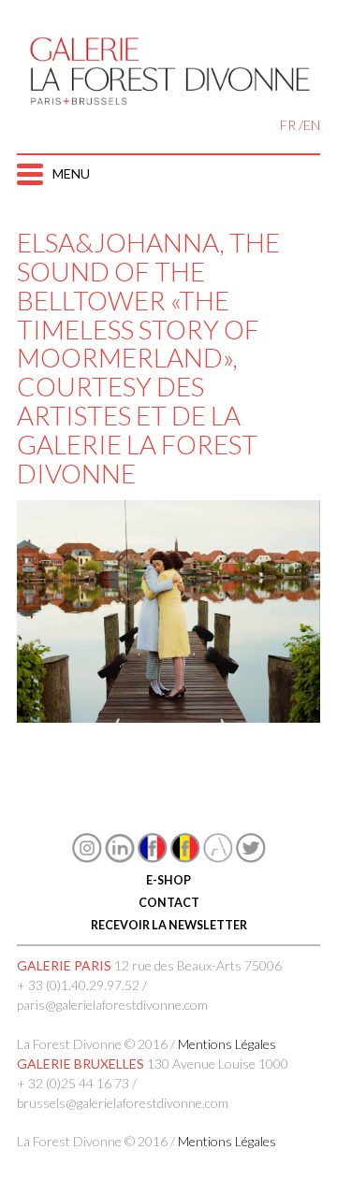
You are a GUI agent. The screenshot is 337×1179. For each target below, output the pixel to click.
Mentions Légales (227, 1044)
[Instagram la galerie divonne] (87, 858)
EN (311, 125)
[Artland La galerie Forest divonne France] (218, 858)
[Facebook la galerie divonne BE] (185, 858)
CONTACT (169, 903)
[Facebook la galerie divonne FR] (153, 858)
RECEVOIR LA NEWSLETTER (169, 925)
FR (288, 125)
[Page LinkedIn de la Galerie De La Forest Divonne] (120, 858)
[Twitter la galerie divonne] (251, 858)
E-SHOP (168, 880)
